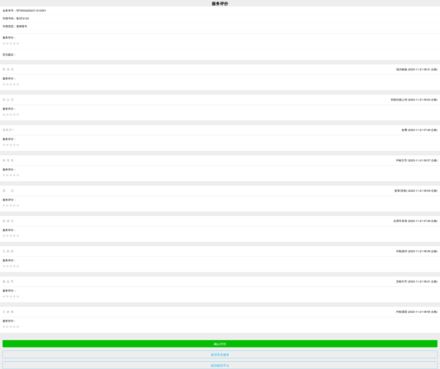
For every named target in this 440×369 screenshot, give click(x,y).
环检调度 (401, 312)
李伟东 (8, 69)
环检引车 (401, 160)
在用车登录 (400, 221)
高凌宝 (8, 221)
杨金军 (8, 281)
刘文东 (8, 99)
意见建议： (9, 54)
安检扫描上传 (399, 99)
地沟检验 (401, 69)
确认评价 (220, 343)
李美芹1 (8, 130)
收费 (404, 130)
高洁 (8, 190)
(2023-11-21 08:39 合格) (422, 251)
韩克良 (8, 160)
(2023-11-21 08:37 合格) (422, 160)
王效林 (8, 251)
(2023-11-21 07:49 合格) (422, 130)
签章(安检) (400, 190)
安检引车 (401, 281)
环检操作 (401, 251)
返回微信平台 (220, 365)
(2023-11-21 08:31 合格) (422, 69)
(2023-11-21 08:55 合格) (422, 312)
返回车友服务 (220, 354)
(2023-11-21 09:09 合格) (422, 190)
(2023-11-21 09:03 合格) (422, 99)
